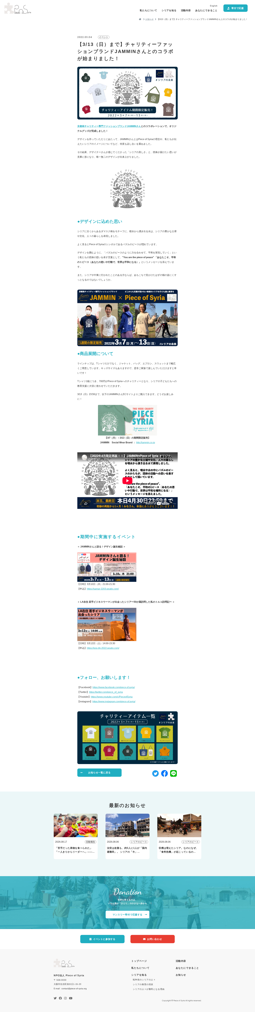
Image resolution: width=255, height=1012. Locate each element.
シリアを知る (169, 10)
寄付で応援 (237, 8)
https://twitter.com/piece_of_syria (106, 692)
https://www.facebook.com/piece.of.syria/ (114, 687)
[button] (155, 774)
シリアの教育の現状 (143, 984)
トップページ (139, 961)
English (214, 6)
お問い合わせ (154, 939)
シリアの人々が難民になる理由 (149, 989)
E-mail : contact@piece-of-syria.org (70, 988)
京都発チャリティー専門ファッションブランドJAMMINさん (109, 126)
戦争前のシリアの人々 (144, 979)
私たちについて (148, 10)
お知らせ (149, 19)
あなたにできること (206, 10)
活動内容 (186, 10)
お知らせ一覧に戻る (99, 772)
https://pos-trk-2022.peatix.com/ (103, 648)
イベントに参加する (104, 939)
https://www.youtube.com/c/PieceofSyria (112, 697)
